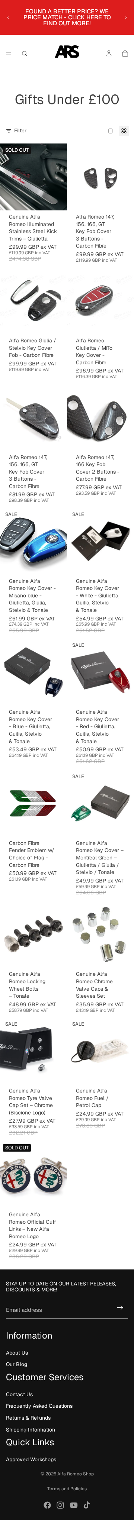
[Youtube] (73, 1505)
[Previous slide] (8, 17)
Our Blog (16, 1364)
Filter (20, 130)
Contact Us (19, 1394)
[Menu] (8, 53)
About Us (17, 1352)
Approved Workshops (31, 1459)
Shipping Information (30, 1429)
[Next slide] (126, 17)
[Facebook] (47, 1505)
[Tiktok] (86, 1505)
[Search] (24, 53)
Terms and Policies (67, 1489)
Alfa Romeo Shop (75, 1474)
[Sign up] (120, 1308)
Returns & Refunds (28, 1417)
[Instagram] (60, 1505)
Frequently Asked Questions (39, 1406)
